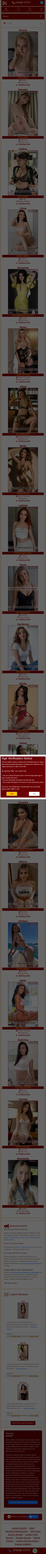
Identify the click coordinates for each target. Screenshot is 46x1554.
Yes (11, 794)
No (34, 794)
